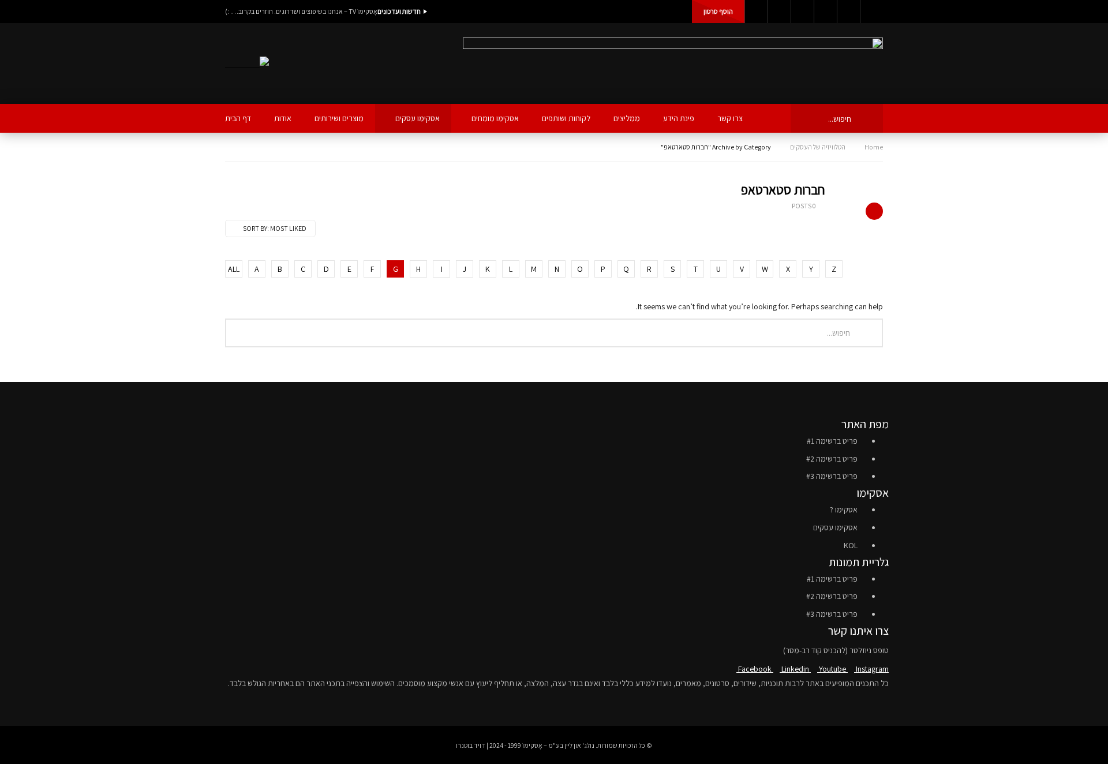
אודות (282, 118)
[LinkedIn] (779, 11)
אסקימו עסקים (417, 118)
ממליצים (626, 118)
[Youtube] (802, 11)
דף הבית (238, 118)
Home (873, 147)
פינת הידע (678, 118)
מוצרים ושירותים (339, 118)
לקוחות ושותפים (566, 118)
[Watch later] (848, 11)
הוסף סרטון (718, 11)
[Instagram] (825, 11)
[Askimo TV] (247, 64)
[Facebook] (756, 11)
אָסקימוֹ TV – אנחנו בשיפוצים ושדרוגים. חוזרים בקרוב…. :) (301, 11)
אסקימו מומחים (495, 118)
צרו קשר (730, 118)
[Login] (871, 11)
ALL (233, 269)
